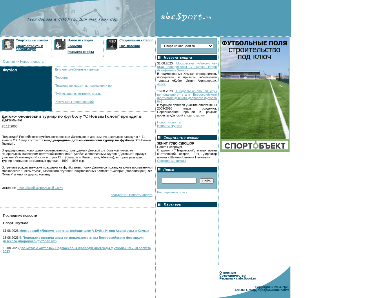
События (75, 46)
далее (161, 84)
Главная (9, 61)
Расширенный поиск (172, 192)
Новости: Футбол (169, 125)
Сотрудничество (232, 275)
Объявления (129, 46)
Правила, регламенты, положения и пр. (83, 85)
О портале (227, 272)
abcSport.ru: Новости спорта (131, 195)
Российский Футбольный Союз (40, 188)
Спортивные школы (32, 40)
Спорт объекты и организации (29, 47)
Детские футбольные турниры (77, 69)
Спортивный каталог (136, 40)
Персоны (61, 77)
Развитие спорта (81, 51)
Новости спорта (80, 40)
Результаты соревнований (74, 101)
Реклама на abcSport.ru (237, 278)
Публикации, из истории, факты (78, 93)
